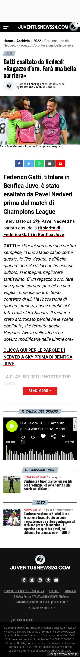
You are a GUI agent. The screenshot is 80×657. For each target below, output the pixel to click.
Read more (38, 391)
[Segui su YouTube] (56, 580)
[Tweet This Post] (29, 163)
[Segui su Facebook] (24, 580)
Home (8, 41)
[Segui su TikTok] (48, 580)
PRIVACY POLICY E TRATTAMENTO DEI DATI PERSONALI (42, 597)
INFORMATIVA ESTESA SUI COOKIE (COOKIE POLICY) (42, 602)
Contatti (54, 591)
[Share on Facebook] (19, 163)
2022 (37, 41)
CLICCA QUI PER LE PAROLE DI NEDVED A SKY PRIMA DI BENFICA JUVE (37, 357)
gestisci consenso (22, 619)
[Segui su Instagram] (40, 580)
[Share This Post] (40, 163)
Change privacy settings (63, 653)
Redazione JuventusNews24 (37, 87)
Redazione (70, 591)
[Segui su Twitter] (32, 580)
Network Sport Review (42, 608)
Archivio (23, 41)
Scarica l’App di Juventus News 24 (24, 591)
